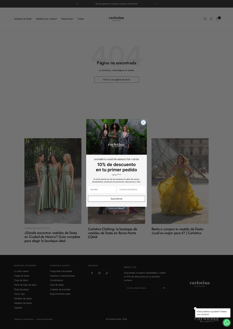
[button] (116, 200)
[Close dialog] (143, 122)
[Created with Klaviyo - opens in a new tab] (116, 208)
